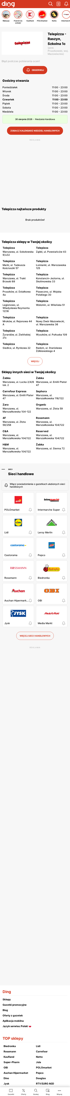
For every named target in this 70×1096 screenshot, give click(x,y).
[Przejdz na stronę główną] (8, 4)
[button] (51, 4)
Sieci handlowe (21, 474)
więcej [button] (35, 361)
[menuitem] (11, 1091)
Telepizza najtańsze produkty (24, 209)
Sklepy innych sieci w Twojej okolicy (29, 372)
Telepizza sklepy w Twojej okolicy (27, 242)
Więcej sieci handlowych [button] (35, 636)
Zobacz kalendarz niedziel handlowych (35, 130)
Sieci (10, 469)
